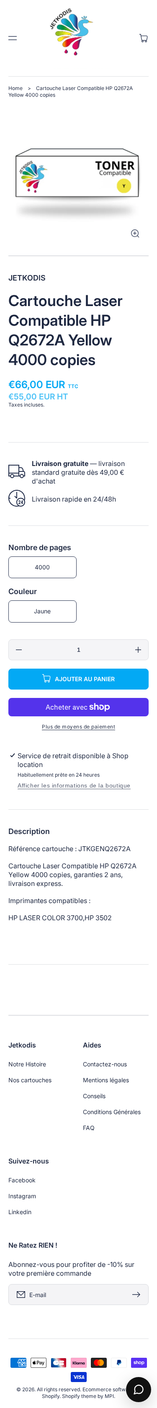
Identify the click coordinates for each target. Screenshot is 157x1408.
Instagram (22, 1196)
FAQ (89, 1127)
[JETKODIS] (79, 38)
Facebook (22, 1180)
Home (15, 88)
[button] (12, 38)
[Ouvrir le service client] (138, 1389)
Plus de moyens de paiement (78, 726)
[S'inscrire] (138, 1294)
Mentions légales (106, 1080)
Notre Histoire (27, 1064)
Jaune (42, 611)
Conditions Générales (112, 1111)
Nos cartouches (29, 1080)
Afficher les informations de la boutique (74, 785)
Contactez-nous (105, 1064)
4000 (42, 567)
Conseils (94, 1095)
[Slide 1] (78, 255)
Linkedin (19, 1211)
